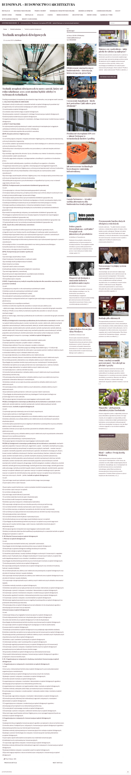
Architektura (77, 15)
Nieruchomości (62, 15)
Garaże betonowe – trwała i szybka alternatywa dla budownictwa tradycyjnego (79, 201)
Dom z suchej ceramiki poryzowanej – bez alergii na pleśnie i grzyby (112, 363)
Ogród (50, 15)
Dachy (117, 11)
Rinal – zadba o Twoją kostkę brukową (112, 453)
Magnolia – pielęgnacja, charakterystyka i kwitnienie (112, 409)
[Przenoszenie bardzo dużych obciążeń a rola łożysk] (114, 218)
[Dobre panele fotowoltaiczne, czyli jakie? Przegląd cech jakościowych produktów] (81, 223)
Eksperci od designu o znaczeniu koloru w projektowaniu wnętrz (79, 280)
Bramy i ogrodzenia (29, 19)
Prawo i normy (40, 11)
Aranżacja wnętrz (85, 11)
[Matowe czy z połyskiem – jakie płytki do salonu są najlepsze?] (114, 45)
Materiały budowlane (22, 11)
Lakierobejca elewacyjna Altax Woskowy (80, 330)
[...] (79, 253)
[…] (126, 70)
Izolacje (40, 15)
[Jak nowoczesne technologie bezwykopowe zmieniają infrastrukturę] (82, 163)
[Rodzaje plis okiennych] (114, 315)
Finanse (18, 15)
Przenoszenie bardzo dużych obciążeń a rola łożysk (112, 222)
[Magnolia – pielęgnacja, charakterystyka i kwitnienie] (114, 404)
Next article (57, 762)
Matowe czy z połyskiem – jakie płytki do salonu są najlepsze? (113, 50)
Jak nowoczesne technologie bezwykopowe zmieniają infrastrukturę (80, 169)
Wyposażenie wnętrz (10, 19)
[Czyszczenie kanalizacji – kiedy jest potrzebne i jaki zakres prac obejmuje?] (82, 97)
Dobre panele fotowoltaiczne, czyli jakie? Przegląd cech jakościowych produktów (81, 230)
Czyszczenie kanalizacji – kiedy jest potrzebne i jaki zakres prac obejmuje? (81, 103)
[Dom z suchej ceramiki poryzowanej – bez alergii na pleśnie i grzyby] (114, 357)
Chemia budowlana (104, 11)
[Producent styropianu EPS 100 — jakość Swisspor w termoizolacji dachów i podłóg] (82, 130)
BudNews (18, 40)
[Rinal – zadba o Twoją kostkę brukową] (114, 449)
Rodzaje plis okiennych (109, 318)
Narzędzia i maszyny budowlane (62, 11)
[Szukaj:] (119, 23)
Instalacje (6, 11)
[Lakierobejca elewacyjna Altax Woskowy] (81, 326)
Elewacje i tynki (106, 15)
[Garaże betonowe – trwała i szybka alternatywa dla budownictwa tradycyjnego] (82, 196)
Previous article (10, 762)
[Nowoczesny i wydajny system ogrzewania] (114, 262)
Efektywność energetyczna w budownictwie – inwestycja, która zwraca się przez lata (80, 70)
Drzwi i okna (7, 15)
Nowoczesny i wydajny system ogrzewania (112, 267)
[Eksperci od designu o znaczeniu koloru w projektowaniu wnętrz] (81, 274)
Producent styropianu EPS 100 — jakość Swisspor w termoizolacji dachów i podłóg (81, 136)
